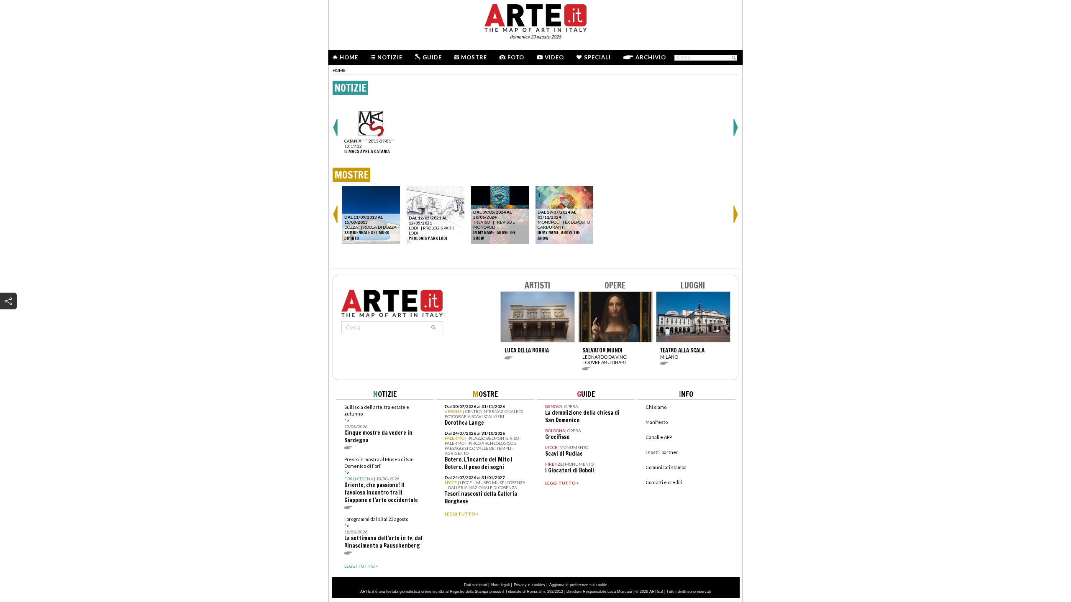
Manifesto (657, 422)
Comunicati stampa (666, 467)
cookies (538, 585)
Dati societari (475, 585)
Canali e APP (659, 437)
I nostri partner (662, 452)
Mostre (474, 57)
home (339, 70)
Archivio (650, 57)
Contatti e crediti (664, 482)
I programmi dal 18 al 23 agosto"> (383, 532)
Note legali (500, 585)
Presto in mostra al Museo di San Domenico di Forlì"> (381, 480)
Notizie (389, 57)
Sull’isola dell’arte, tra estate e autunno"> (378, 424)
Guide (432, 57)
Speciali (597, 57)
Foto (515, 57)
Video (554, 57)
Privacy (520, 585)
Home (349, 57)
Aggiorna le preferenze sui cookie (578, 585)
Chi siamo (656, 407)
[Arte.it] (535, 17)
